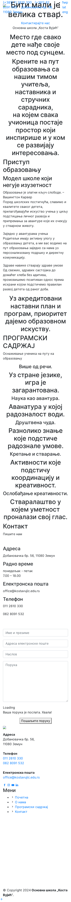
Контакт (21, 812)
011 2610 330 (13, 758)
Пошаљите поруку (35, 721)
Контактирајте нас (35, 23)
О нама (20, 802)
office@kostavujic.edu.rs (21, 777)
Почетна (21, 797)
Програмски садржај (31, 807)
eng (65, 12)
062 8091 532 (13, 763)
